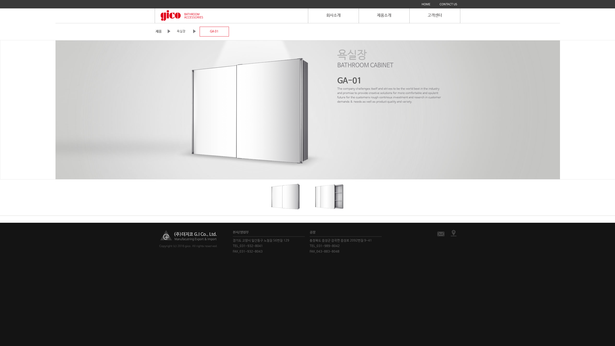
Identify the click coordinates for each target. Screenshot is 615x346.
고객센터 (435, 15)
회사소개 (333, 15)
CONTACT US (448, 4)
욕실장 (181, 31)
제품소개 (384, 15)
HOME (426, 4)
